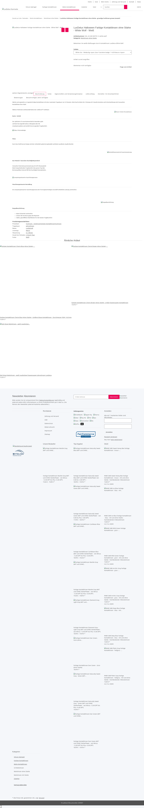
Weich (28, 230)
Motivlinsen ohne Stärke (89, 38)
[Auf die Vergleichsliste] (63, 30)
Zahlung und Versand (119, 2)
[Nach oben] (1, 806)
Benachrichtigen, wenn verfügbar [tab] (37, 98)
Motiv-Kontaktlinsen (20, 764)
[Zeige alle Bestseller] (55, 444)
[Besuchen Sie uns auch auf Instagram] (13, 792)
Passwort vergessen (110, 437)
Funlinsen (58, 224)
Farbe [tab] (49, 94)
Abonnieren (114, 397)
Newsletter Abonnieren (123, 397)
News (139, 2)
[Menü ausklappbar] (4, 5)
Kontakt (131, 2)
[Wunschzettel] (133, 7)
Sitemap (47, 434)
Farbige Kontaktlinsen (48, 224)
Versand (41, 798)
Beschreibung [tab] (39, 94)
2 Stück (28, 235)
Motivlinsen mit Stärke (21, 775)
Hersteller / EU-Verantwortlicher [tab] (108, 94)
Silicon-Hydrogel (19, 757)
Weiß (27, 237)
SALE (96, 2)
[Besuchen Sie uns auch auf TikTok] (13, 794)
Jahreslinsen (30, 226)
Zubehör (16, 779)
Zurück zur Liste (17, 18)
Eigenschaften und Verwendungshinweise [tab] (68, 94)
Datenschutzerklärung (46, 400)
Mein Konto (105, 2)
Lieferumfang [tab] (90, 94)
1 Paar (33, 235)
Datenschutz (49, 423)
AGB (46, 420)
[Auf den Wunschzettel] (66, 30)
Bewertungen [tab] (18, 98)
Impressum (48, 431)
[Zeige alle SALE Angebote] (108, 444)
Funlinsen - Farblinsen (33, 224)
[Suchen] (125, 7)
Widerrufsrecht (50, 427)
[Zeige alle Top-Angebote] (82, 444)
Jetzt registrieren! (116, 440)
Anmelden (109, 432)
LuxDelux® (29, 228)
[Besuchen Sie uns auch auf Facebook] (13, 790)
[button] (130, 7)
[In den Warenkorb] (13, 25)
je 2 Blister (29, 233)
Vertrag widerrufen (20, 785)
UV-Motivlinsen (19, 768)
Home (90, 2)
